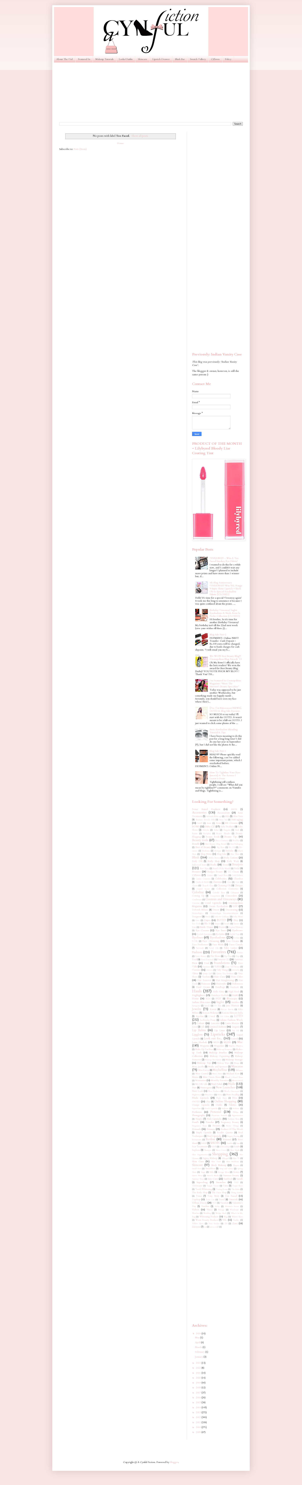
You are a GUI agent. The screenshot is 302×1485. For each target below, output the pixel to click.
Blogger (174, 1462)
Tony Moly (213, 1196)
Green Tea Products (224, 973)
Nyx (234, 1098)
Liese (194, 1026)
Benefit (195, 843)
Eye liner (221, 930)
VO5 (214, 1203)
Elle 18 (207, 923)
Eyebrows (237, 930)
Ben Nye (236, 840)
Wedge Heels (220, 1213)
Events (222, 927)
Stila (212, 1172)
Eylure (237, 938)
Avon (218, 823)
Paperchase (196, 1108)
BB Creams (231, 823)
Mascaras (237, 1066)
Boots (225, 864)
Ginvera (209, 970)
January (199, 1356)
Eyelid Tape (234, 934)
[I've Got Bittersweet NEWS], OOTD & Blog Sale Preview (226, 709)
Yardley (236, 1220)
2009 (199, 1432)
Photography (198, 1115)
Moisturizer (200, 1080)
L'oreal (211, 1016)
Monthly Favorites (219, 1080)
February (200, 1352)
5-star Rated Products (206, 809)
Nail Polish (216, 1084)
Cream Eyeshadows (218, 906)
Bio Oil (232, 847)
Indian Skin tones (201, 1002)
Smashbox (210, 1168)
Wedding (207, 1213)
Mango (236, 1063)
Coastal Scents (203, 889)
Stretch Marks (213, 1175)
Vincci (210, 1209)
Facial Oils (213, 948)
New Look (197, 1091)
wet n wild (214, 1227)
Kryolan (199, 1016)
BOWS (196, 826)
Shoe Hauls (234, 1150)
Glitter (195, 973)
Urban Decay (199, 1202)
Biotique (217, 850)
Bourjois (237, 864)
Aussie (209, 823)
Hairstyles (221, 983)
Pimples (199, 1119)
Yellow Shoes (197, 1223)
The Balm (235, 1189)
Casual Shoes (222, 875)
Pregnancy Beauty (230, 1122)
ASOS (234, 809)
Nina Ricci (209, 1094)
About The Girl (64, 59)
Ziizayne (196, 1226)
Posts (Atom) (80, 149)
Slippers (236, 1165)
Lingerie (236, 1026)
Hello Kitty (218, 991)
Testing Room (222, 1189)
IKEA (208, 998)
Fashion (197, 952)
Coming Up (198, 895)
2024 (199, 1333)
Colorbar (198, 892)
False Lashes (230, 947)
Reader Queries (225, 1132)
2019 (199, 1382)
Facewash (200, 948)
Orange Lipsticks (200, 1105)
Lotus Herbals (199, 1042)
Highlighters (198, 995)
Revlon (210, 1139)
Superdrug (202, 1182)
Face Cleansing (210, 941)
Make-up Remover (224, 1049)
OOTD (196, 1101)
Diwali (207, 916)
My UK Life (201, 1084)
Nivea (219, 1094)
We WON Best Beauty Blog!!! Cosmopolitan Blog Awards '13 (226, 657)
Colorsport (235, 892)
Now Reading (233, 1094)
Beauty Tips (230, 836)
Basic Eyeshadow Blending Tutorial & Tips (224, 731)
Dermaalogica (197, 913)
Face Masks (218, 944)
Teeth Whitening (203, 1189)
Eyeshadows (217, 938)
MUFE (227, 1042)
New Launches (225, 1087)
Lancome (215, 1023)
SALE (204, 1143)
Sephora (196, 1150)
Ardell (199, 823)
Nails (231, 1084)
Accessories (199, 813)
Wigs (226, 1216)
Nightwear (196, 1094)
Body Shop (214, 861)
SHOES (215, 1143)
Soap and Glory (226, 1168)
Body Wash (233, 861)
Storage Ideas (223, 1172)
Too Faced (231, 1196)
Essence (236, 923)
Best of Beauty (203, 847)
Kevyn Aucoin (227, 1009)
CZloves (215, 59)
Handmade (234, 987)
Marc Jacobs (198, 1066)
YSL (224, 1220)
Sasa (238, 1143)
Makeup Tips (204, 1063)
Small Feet (196, 1168)
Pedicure (225, 1108)
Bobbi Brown (214, 857)
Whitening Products (208, 1216)
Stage (203, 1172)
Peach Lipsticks (211, 1108)
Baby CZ (210, 826)
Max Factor (203, 1070)
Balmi (216, 830)
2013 (199, 1412)
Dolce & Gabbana (221, 916)
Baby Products (227, 826)
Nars (194, 1087)
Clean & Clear (208, 885)
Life (203, 1026)
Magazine (205, 1045)
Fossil (206, 963)
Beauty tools (200, 840)
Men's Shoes (217, 1073)
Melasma (239, 1070)
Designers (196, 916)
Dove (197, 920)
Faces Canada (236, 944)
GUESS (217, 966)
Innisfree (235, 1002)
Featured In (84, 59)
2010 (199, 1427)
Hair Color (237, 976)
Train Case (210, 1199)
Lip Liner (219, 1030)
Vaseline (205, 1206)
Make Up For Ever (204, 1049)
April (198, 1342)
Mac (240, 1042)
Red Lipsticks (214, 1136)
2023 (199, 1363)
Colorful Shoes (219, 892)
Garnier (196, 970)
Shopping (220, 1154)
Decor (216, 909)
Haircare (205, 983)
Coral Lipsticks (213, 903)
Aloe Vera (238, 816)
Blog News (206, 854)
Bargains (226, 830)
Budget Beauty (215, 871)
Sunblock (228, 1178)
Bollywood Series (199, 864)
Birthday (229, 850)
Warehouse (234, 1209)
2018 (199, 1387)
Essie (194, 927)
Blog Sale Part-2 (218, 634)
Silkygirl (225, 1158)
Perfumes (197, 1112)
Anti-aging (237, 819)
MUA (216, 1042)
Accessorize (223, 812)
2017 (199, 1392)
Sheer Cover (221, 1150)
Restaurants (196, 1139)
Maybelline (220, 1070)
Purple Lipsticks (204, 1132)
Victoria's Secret (232, 1206)
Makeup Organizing (220, 1056)
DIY (235, 906)
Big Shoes (221, 847)
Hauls (197, 991)
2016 (199, 1397)
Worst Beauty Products (206, 1220)
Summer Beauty (231, 1175)
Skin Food (215, 1161)
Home (120, 143)
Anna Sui (223, 819)
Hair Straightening (225, 980)
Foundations (222, 963)
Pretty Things (232, 1126)
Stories (236, 1172)
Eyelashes (220, 934)
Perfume (236, 1108)
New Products (214, 1091)
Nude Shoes (221, 1098)
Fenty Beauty (201, 956)
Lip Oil (235, 1030)
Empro (217, 923)
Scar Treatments (200, 1146)
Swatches (221, 1182)
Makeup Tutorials (104, 59)
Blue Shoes (234, 854)
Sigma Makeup (210, 1158)
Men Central (201, 1073)
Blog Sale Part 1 (218, 751)
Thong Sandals (237, 1192)
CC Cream (233, 871)
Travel (222, 1199)
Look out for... (213, 1038)
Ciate (229, 882)
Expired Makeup (236, 927)
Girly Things (222, 970)
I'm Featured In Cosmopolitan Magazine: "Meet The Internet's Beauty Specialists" (225, 683)
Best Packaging (236, 844)
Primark (196, 1129)
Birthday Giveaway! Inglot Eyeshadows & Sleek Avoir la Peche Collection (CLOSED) (225, 613)
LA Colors (224, 1016)
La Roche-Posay (208, 1020)
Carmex (210, 875)
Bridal (237, 868)
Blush (195, 857)
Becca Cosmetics (222, 840)
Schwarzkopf (225, 1146)
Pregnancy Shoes (199, 1126)
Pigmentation (237, 1115)
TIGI (236, 1182)
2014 (199, 1407)
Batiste (195, 833)
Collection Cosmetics (227, 888)
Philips (235, 1112)
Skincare (142, 59)
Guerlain (206, 976)
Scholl (213, 1146)
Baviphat (207, 833)
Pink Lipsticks (214, 1118)
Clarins (195, 885)
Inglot (220, 1002)
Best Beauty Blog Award (215, 844)
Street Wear (197, 1175)
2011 (199, 1422)
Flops (238, 956)
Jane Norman (232, 1005)
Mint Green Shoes (212, 1077)
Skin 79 (236, 1158)
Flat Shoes (215, 956)
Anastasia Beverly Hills (205, 819)
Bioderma (206, 850)
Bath (237, 830)
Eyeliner (197, 938)
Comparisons (215, 896)
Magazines (219, 1045)
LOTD (238, 1016)
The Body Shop (200, 1192)
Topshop (196, 1199)
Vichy (217, 1206)
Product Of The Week (232, 1129)
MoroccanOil (237, 1080)
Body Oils (197, 861)
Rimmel (227, 1139)
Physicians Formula (219, 1115)
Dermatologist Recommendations (224, 913)
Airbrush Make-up (213, 816)
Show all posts (140, 136)
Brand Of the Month (221, 868)
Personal (215, 1112)
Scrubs (237, 1146)
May (197, 1337)
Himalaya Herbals (219, 995)
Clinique (239, 885)
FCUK (195, 941)
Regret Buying (233, 1136)
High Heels (234, 991)
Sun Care (213, 1178)
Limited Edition (217, 1026)
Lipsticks (218, 1034)
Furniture (206, 966)
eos (205, 1227)
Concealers (231, 895)
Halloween (237, 983)
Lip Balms (199, 1030)
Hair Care (219, 976)
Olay (208, 1101)
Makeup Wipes (223, 1063)
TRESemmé (197, 1185)
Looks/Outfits (126, 59)
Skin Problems (232, 1161)
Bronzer (196, 871)
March (199, 1347)
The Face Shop (218, 1192)
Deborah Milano (200, 909)
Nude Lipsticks (200, 1098)
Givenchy (236, 970)
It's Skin (217, 1005)
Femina (240, 952)
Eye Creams (202, 930)
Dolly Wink (238, 916)
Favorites (218, 952)
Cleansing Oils (224, 885)
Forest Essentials (207, 959)
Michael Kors (232, 1073)
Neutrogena (206, 1087)
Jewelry (197, 1009)
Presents (216, 1125)
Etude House (206, 927)
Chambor (238, 878)
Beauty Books (213, 836)
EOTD (221, 920)
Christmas (217, 882)
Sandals (230, 1143)
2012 (199, 1417)
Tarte (225, 1185)
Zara (234, 1223)
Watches (195, 1213)
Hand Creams (203, 987)
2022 (199, 1367)
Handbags (220, 987)
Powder (210, 1122)
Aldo (227, 816)
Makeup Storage (234, 1059)
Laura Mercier (232, 1023)
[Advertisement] (151, 92)
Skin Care (198, 1161)
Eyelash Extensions (204, 934)
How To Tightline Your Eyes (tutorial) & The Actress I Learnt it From (225, 775)
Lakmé (200, 1023)
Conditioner (197, 899)
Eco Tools (196, 923)
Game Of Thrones (232, 966)
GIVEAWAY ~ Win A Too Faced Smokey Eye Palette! (224, 559)
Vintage (221, 1209)
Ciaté (237, 882)
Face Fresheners (200, 944)
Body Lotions (231, 857)
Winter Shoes (237, 1216)
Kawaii (213, 1009)
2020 (199, 1377)
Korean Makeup (210, 1012)
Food (194, 959)
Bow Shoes (204, 868)
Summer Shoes (198, 1179)
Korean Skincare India (232, 1012)
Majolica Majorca (236, 1046)
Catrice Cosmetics (203, 878)
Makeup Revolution (213, 1059)
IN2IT (218, 998)
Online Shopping (225, 1101)
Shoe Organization (200, 1154)
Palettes (232, 1104)
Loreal (234, 1038)
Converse (196, 903)
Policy (228, 59)
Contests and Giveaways (221, 899)
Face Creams (232, 941)
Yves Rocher (213, 1223)
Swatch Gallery (198, 59)
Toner (199, 1196)
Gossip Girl (207, 973)
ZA (226, 1223)
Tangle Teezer (212, 1185)
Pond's (195, 1122)
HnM (235, 995)
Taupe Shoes (237, 1185)
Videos (195, 1209)
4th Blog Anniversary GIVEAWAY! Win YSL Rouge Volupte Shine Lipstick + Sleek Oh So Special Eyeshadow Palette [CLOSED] (226, 588)
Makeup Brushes (218, 1052)
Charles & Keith (202, 882)
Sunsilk (239, 1178)
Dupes (207, 920)
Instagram (196, 1005)
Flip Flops (228, 956)
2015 (199, 1402)
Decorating (232, 909)
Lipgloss (197, 1035)
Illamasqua (231, 998)
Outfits (219, 1105)
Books (213, 864)
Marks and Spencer (217, 1066)
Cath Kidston (237, 875)
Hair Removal (204, 980)
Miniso (195, 1077)
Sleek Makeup (218, 1165)
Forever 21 (223, 959)
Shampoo (207, 1150)
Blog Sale (221, 854)
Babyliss (205, 830)
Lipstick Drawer (161, 59)
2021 (199, 1373)
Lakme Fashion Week (231, 1020)
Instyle (207, 1005)
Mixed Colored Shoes (234, 1077)
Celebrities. (221, 878)
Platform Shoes (234, 1119)
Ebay (235, 920)
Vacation (224, 1202)
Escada (227, 923)
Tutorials (233, 1199)
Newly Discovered (231, 1091)
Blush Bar (180, 59)
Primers (211, 1129)
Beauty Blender (223, 833)
